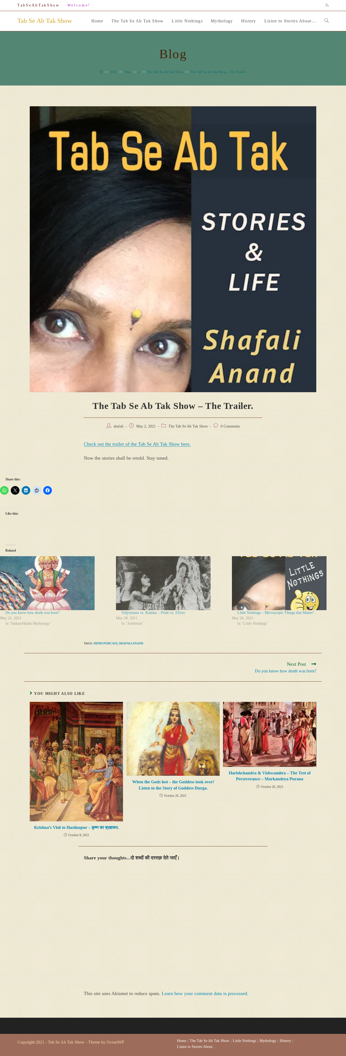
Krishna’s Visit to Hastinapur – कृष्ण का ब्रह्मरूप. (76, 827)
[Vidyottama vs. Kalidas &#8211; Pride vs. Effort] (171, 583)
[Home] (101, 72)
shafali (119, 426)
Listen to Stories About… (196, 1047)
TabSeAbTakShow (38, 5)
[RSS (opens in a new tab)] (326, 5)
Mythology (268, 1041)
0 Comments (230, 426)
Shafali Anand (131, 643)
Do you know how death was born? (32, 613)
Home (181, 1041)
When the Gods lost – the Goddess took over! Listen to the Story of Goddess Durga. (173, 785)
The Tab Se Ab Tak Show (188, 426)
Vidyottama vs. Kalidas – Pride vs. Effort (153, 613)
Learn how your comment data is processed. (205, 993)
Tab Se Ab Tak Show (44, 20)
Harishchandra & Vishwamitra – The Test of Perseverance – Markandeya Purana (270, 776)
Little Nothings (244, 1041)
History (285, 1041)
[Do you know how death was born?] (55, 583)
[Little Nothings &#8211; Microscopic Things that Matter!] (287, 583)
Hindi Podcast (105, 643)
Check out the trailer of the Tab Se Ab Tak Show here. (137, 444)
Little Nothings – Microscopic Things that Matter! (275, 613)
